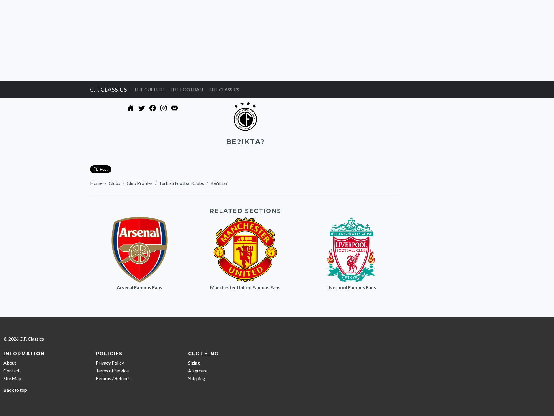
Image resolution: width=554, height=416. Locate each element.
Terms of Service (112, 370)
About (9, 362)
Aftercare (197, 370)
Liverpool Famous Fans (351, 287)
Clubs (114, 183)
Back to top (15, 390)
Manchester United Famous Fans (245, 287)
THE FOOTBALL (187, 89)
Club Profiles (140, 183)
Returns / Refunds (113, 378)
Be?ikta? (219, 183)
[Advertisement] (173, 40)
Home (96, 183)
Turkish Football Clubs (181, 183)
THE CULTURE (149, 89)
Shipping (196, 378)
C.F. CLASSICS (108, 89)
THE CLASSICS (224, 89)
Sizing (194, 362)
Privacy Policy (110, 362)
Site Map (12, 378)
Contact (11, 370)
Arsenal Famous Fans (139, 287)
